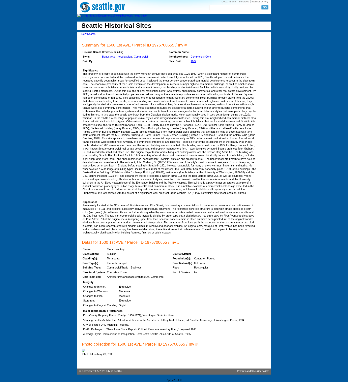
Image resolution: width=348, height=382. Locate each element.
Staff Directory (259, 1)
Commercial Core (201, 56)
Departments (229, 1)
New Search (88, 33)
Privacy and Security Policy (253, 371)
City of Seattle (114, 371)
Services (244, 1)
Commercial (141, 56)
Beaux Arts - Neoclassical (117, 56)
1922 (193, 61)
